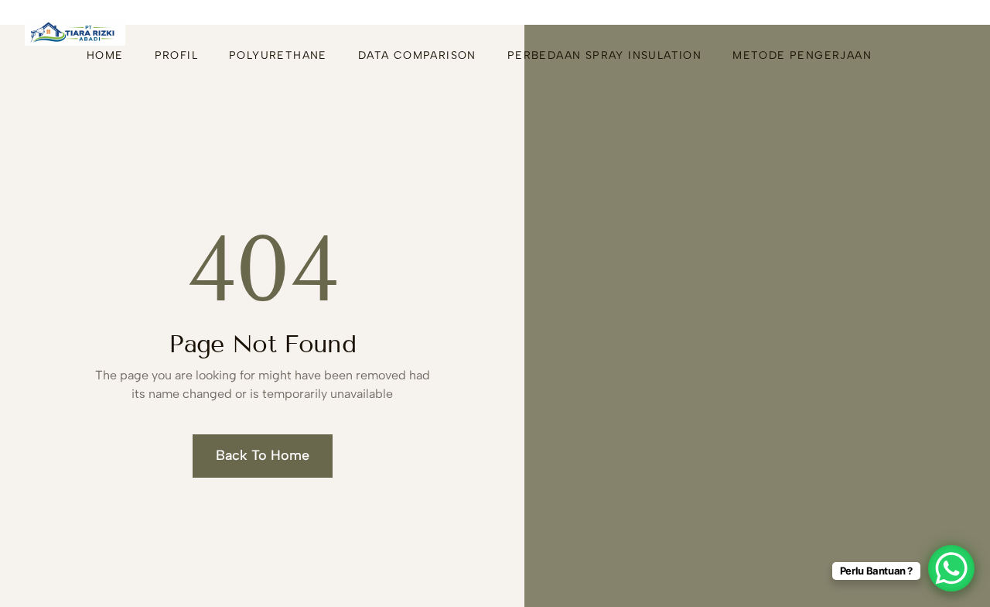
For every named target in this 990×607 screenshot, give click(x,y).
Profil (176, 55)
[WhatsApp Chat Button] (951, 568)
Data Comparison (417, 55)
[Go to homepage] (75, 32)
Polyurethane (278, 55)
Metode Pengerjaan (802, 55)
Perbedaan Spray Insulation (604, 55)
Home (105, 55)
